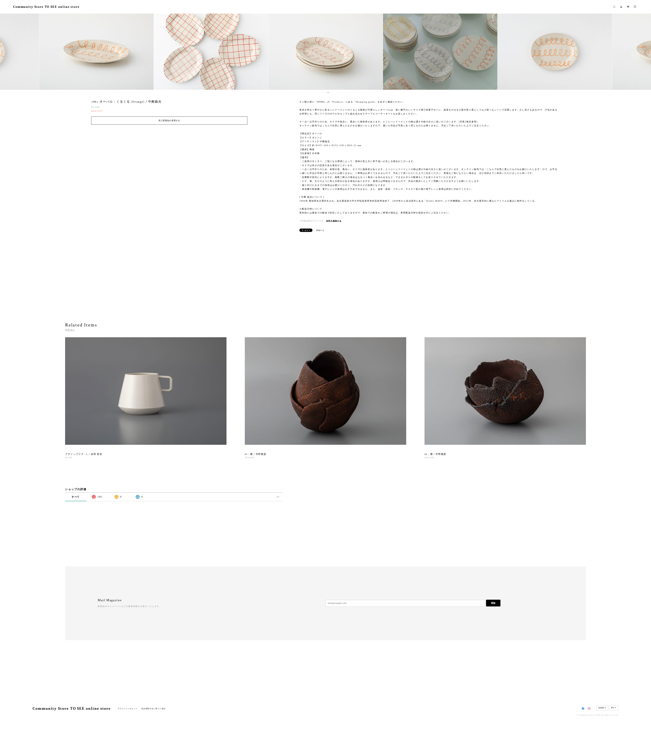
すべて (76, 497)
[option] (96, 52)
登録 (493, 603)
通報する (320, 230)
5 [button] (330, 92)
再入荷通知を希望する (169, 120)
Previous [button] (5, 51)
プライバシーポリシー (128, 709)
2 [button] (323, 92)
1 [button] (321, 92)
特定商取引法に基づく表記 (153, 709)
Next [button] (646, 51)
